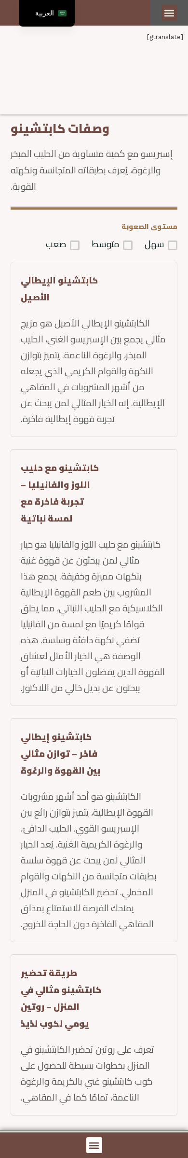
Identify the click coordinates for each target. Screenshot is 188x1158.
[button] (169, 13)
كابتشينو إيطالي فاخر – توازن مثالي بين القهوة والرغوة (60, 753)
